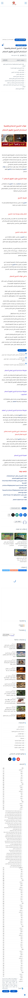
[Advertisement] (14, 23)
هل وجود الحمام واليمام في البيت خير (15, 844)
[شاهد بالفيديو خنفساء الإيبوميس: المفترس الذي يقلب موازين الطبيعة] (21, 693)
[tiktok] (9, 759)
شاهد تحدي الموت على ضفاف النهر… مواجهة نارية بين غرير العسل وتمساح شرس (10, 678)
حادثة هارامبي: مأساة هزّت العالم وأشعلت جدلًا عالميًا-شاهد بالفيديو (10, 647)
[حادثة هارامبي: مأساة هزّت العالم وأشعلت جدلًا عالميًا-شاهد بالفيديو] (21, 646)
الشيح (9, 169)
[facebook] (14, 759)
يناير (21, 782)
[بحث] (2, 3)
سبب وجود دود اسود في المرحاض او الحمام (14, 862)
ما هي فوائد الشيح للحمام (18, 76)
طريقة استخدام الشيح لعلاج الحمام (16, 78)
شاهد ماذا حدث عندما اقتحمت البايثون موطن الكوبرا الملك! (8, 39)
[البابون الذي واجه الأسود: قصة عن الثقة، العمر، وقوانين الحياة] (21, 654)
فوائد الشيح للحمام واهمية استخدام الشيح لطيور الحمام (12, 827)
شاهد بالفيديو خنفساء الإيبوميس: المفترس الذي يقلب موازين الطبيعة (10, 694)
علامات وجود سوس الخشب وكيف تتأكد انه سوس (13, 833)
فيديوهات (22, 738)
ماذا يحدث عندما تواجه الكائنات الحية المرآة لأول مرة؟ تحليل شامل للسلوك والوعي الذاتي (10, 709)
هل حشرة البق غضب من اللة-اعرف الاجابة (15, 850)
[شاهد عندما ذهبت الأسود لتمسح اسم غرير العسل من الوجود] (21, 685)
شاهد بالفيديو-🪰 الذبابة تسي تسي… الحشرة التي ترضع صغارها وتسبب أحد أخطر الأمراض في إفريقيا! (10, 701)
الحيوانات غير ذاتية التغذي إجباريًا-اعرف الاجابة (14, 818)
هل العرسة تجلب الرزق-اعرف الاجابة (16, 865)
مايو (21, 775)
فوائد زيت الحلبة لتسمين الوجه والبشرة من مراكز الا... (13, 847)
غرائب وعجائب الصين (19, 736)
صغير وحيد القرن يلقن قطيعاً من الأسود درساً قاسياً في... (9, 544)
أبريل (21, 777)
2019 (22, 972)
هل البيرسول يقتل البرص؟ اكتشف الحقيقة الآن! (14, 364)
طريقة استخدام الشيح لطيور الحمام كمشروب (14, 80)
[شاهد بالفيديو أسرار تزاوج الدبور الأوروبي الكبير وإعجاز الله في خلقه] (21, 662)
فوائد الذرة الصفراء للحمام (20, 499)
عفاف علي (22, 55)
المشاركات (21, 625)
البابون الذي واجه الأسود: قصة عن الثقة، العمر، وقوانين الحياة (9, 655)
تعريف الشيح (21, 70)
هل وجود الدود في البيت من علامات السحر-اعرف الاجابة (13, 842)
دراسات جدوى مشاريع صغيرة (18, 731)
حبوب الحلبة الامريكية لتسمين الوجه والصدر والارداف (13, 856)
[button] (20, 515)
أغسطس (20, 791)
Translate (12, 635)
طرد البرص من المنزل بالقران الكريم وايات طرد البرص (13, 355)
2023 (22, 880)
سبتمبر (21, 887)
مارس (21, 778)
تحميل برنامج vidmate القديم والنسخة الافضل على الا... (13, 812)
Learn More (6, 991)
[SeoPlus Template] (22, 988)
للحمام (19, 184)
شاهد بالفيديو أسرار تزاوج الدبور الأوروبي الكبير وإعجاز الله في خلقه (10, 663)
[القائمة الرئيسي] (26, 3)
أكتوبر (21, 789)
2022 (22, 903)
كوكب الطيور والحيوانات (21, 45)
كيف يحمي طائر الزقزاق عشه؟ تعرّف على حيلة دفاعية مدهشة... (22, 560)
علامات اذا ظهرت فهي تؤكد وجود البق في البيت (14, 824)
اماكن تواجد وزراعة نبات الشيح (18, 72)
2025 (22, 784)
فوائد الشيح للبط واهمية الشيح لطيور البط (14, 826)
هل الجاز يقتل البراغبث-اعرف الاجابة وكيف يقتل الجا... (13, 838)
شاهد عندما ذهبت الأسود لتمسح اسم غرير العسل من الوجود (9, 686)
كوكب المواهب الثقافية (19, 747)
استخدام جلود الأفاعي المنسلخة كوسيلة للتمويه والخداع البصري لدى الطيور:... (21, 545)
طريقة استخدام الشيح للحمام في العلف (15, 82)
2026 (22, 768)
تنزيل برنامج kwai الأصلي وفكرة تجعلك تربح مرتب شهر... (12, 815)
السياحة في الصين (20, 729)
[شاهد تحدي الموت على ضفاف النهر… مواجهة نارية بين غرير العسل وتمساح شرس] (21, 677)
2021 (22, 926)
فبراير (21, 780)
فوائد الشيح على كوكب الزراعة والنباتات (17, 476)
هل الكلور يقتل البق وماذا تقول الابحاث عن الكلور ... (13, 839)
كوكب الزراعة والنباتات (19, 743)
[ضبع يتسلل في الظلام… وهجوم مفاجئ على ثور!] (21, 670)
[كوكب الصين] (14, 3)
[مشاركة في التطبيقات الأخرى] (9, 515)
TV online (22, 749)
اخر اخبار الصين (21, 726)
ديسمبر (21, 803)
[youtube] (18, 759)
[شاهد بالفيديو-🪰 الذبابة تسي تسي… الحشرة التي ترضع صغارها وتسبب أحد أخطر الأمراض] (21, 700)
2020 (22, 949)
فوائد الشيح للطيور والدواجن (19, 478)
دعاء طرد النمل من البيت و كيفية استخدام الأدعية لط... (13, 835)
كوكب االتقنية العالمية (19, 740)
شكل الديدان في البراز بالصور (9, 715)
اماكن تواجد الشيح (20, 74)
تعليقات (21, 626)
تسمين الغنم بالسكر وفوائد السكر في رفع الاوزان (13, 853)
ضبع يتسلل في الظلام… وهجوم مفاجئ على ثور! (10, 669)
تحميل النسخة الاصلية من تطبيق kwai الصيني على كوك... (12, 817)
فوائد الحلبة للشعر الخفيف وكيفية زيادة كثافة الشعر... (13, 859)
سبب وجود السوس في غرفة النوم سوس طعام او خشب (12, 820)
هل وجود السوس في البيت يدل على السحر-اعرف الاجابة (13, 841)
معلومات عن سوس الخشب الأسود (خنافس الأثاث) (13, 821)
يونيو (21, 773)
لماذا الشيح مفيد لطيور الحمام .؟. (17, 68)
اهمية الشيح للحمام (20, 88)
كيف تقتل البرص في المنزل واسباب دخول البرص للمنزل (14, 360)
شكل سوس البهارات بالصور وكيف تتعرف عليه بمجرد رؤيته (12, 832)
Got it (14, 991)
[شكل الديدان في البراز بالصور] (21, 716)
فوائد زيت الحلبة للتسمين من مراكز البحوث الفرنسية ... (13, 845)
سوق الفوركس (21, 733)
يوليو (21, 771)
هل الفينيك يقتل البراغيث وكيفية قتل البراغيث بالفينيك (13, 836)
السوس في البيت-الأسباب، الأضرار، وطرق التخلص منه (13, 823)
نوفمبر (21, 787)
